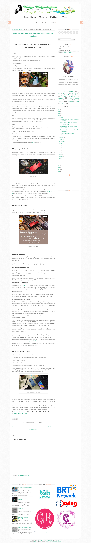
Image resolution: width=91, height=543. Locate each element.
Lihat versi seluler (33, 429)
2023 (59, 113)
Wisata (63, 103)
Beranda (34, 426)
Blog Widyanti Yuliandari (20, 413)
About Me (44, 22)
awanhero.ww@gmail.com (67, 52)
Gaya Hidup (65, 93)
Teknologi (21, 29)
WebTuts (35, 541)
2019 (59, 165)
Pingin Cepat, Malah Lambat (24, 527)
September (61, 141)
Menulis (60, 98)
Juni (59, 147)
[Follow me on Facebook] (59, 32)
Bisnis (59, 91)
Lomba (16, 29)
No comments (40, 38)
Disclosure (53, 22)
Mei (59, 150)
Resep (75, 99)
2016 (59, 171)
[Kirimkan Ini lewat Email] (12, 419)
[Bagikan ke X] (15, 419)
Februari (60, 156)
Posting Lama (51, 426)
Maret (60, 154)
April (60, 152)
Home (36, 22)
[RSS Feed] (77, 32)
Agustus (60, 143)
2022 (59, 115)
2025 (59, 109)
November (61, 137)
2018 (59, 167)
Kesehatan (69, 95)
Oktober (61, 139)
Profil (60, 99)
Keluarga (60, 95)
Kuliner (77, 95)
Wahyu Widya (29, 38)
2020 (59, 163)
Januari (60, 158)
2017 (59, 169)
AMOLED (24, 285)
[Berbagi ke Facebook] (16, 419)
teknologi (18, 334)
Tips (77, 101)
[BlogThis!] (14, 419)
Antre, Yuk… (21, 508)
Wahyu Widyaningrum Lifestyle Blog (45, 540)
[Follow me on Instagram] (74, 32)
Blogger (58, 540)
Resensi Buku (68, 99)
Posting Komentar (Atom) (23, 475)
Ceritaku (71, 91)
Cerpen (59, 93)
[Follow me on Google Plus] (65, 32)
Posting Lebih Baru (16, 426)
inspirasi (74, 93)
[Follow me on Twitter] (62, 32)
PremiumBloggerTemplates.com (55, 541)
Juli (59, 145)
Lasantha (46, 541)
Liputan (63, 96)
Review (60, 101)
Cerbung (64, 91)
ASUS (33, 142)
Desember (61, 117)
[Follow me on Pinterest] (68, 32)
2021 (59, 161)
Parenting (70, 98)
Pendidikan (77, 98)
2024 (59, 111)
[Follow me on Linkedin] (71, 32)
